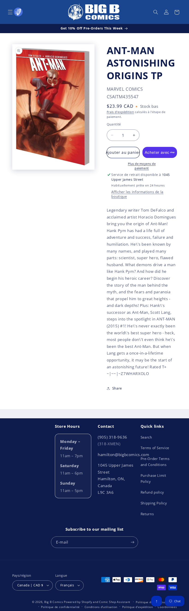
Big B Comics (53, 602)
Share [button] (117, 388)
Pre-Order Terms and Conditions (155, 461)
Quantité (114, 124)
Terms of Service (155, 447)
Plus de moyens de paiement (142, 166)
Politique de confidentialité (60, 607)
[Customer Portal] (18, 12)
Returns (147, 514)
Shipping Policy (154, 503)
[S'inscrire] (132, 542)
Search (146, 437)
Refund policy (152, 492)
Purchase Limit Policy (153, 478)
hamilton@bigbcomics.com (123, 454)
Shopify (87, 602)
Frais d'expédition (120, 112)
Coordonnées (167, 607)
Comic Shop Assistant (114, 602)
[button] (10, 12)
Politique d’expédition (137, 607)
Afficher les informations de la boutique (137, 194)
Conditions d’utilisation (101, 607)
